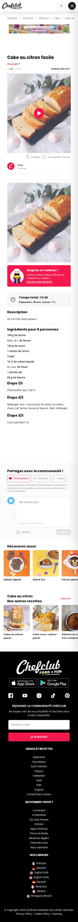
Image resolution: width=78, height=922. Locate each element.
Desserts (28, 18)
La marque (39, 810)
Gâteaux (44, 18)
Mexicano (41, 886)
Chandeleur (39, 761)
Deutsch (41, 868)
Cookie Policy (42, 913)
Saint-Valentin (39, 766)
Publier (63, 532)
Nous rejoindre (39, 847)
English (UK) (41, 872)
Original (39, 789)
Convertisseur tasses (39, 794)
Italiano (41, 891)
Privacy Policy (24, 913)
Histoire (39, 824)
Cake (57, 18)
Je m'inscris (39, 737)
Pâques (39, 771)
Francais (41, 863)
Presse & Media (39, 833)
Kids (39, 785)
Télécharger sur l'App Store (23, 682)
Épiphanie (39, 757)
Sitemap (57, 913)
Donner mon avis (60, 69)
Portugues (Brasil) (41, 895)
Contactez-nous (39, 842)
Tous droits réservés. (61, 910)
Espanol (41, 881)
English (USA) (41, 877)
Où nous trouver (39, 819)
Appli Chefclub (39, 828)
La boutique (39, 814)
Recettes (12, 18)
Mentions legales (39, 838)
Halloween (39, 775)
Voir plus (65, 598)
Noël (39, 780)
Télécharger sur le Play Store (53, 682)
